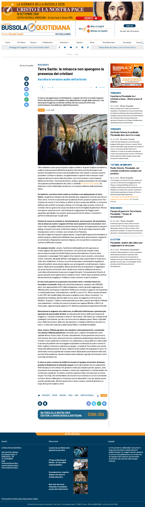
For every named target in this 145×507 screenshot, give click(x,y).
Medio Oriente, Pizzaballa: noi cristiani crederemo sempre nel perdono (125, 171)
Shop (92, 42)
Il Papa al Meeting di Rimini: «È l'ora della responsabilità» (57, 462)
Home (7, 42)
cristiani (54, 395)
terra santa (62, 395)
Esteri (76, 54)
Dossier (80, 42)
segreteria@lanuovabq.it (9, 465)
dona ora (129, 26)
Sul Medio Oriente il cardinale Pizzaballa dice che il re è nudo (125, 133)
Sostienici (64, 42)
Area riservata (108, 42)
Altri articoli (72, 434)
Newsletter (129, 31)
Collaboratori (47, 42)
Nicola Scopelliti (26, 65)
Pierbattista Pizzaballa (90, 183)
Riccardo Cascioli (127, 139)
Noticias (98, 30)
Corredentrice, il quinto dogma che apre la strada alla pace (59, 474)
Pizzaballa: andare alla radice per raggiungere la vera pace (126, 244)
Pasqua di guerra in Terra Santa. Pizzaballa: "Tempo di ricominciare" (126, 214)
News (97, 26)
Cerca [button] (138, 42)
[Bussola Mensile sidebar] (127, 75)
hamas (76, 395)
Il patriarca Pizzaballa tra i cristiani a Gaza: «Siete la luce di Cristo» (126, 99)
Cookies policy (17, 499)
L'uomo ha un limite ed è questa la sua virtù (59, 449)
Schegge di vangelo (18, 47)
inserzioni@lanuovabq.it (9, 467)
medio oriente (46, 395)
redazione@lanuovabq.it (9, 463)
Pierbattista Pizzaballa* (129, 249)
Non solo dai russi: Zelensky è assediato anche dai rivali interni (58, 486)
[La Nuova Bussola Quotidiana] (36, 29)
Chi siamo (21, 42)
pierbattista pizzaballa (87, 395)
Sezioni (33, 42)
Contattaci (127, 42)
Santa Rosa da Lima (108, 47)
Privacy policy (6, 499)
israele (70, 395)
